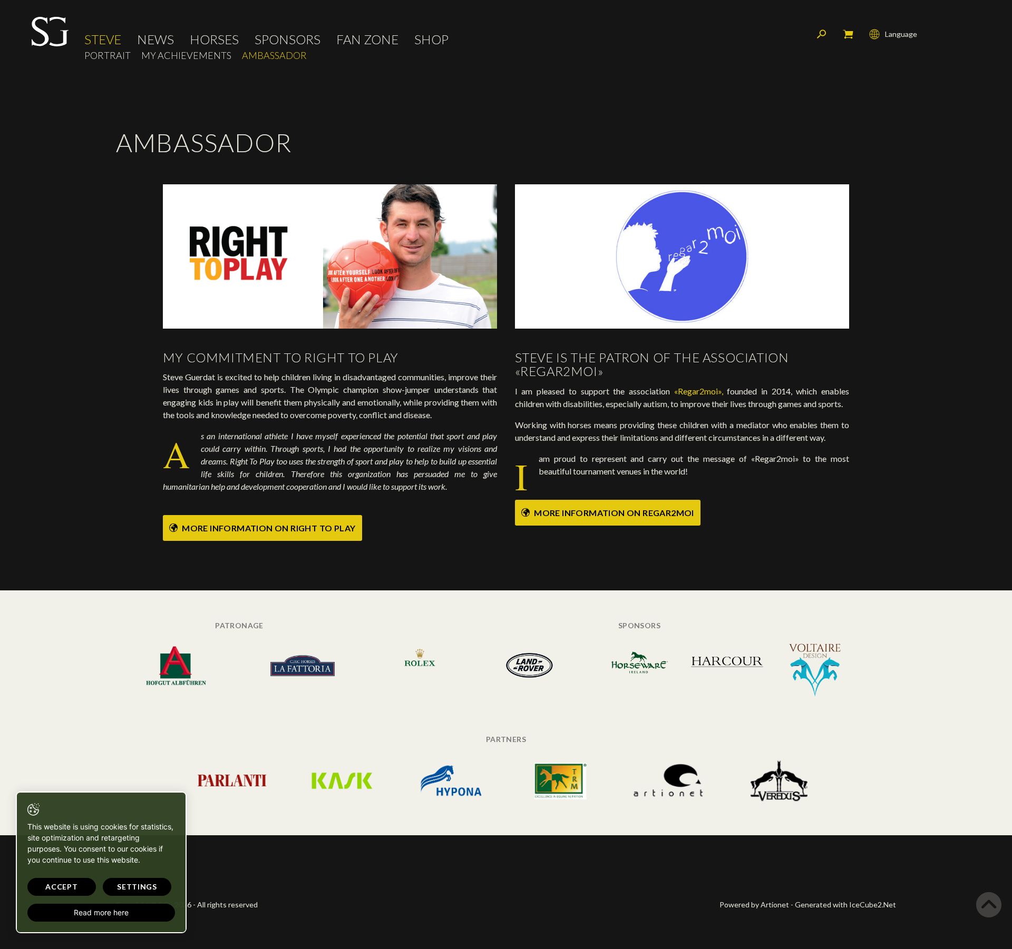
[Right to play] (330, 255)
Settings (137, 886)
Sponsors (287, 39)
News (155, 39)
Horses (214, 39)
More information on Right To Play (268, 528)
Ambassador (274, 55)
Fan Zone (367, 39)
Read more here (101, 912)
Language (901, 33)
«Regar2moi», (698, 391)
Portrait (107, 55)
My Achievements (186, 55)
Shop (431, 39)
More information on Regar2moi (613, 513)
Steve (102, 39)
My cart (848, 34)
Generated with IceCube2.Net (845, 904)
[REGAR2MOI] (682, 255)
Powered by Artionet (754, 904)
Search (821, 34)
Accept (61, 886)
